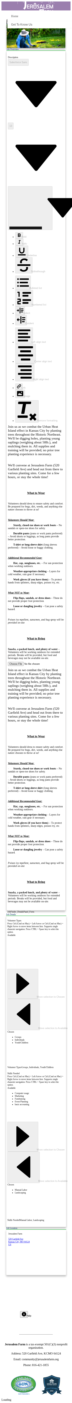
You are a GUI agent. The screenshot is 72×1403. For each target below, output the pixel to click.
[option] (40, 1037)
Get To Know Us (21, 24)
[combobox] (18, 62)
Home (14, 16)
